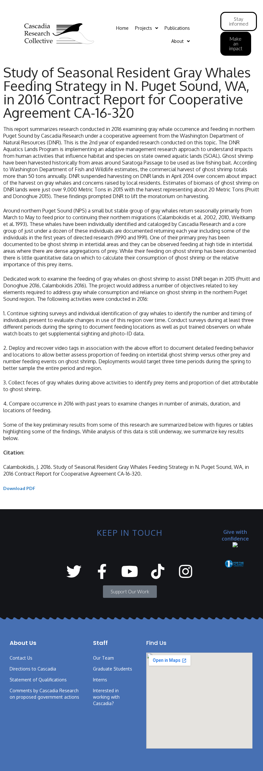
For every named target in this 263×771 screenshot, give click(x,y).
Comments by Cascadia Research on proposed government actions (44, 694)
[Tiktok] (157, 571)
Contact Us (21, 658)
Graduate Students (112, 668)
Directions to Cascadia (33, 668)
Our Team (103, 658)
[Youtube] (129, 571)
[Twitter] (73, 571)
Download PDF (19, 488)
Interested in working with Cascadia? (106, 697)
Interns (100, 679)
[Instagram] (185, 571)
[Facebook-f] (101, 571)
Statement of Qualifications (38, 679)
